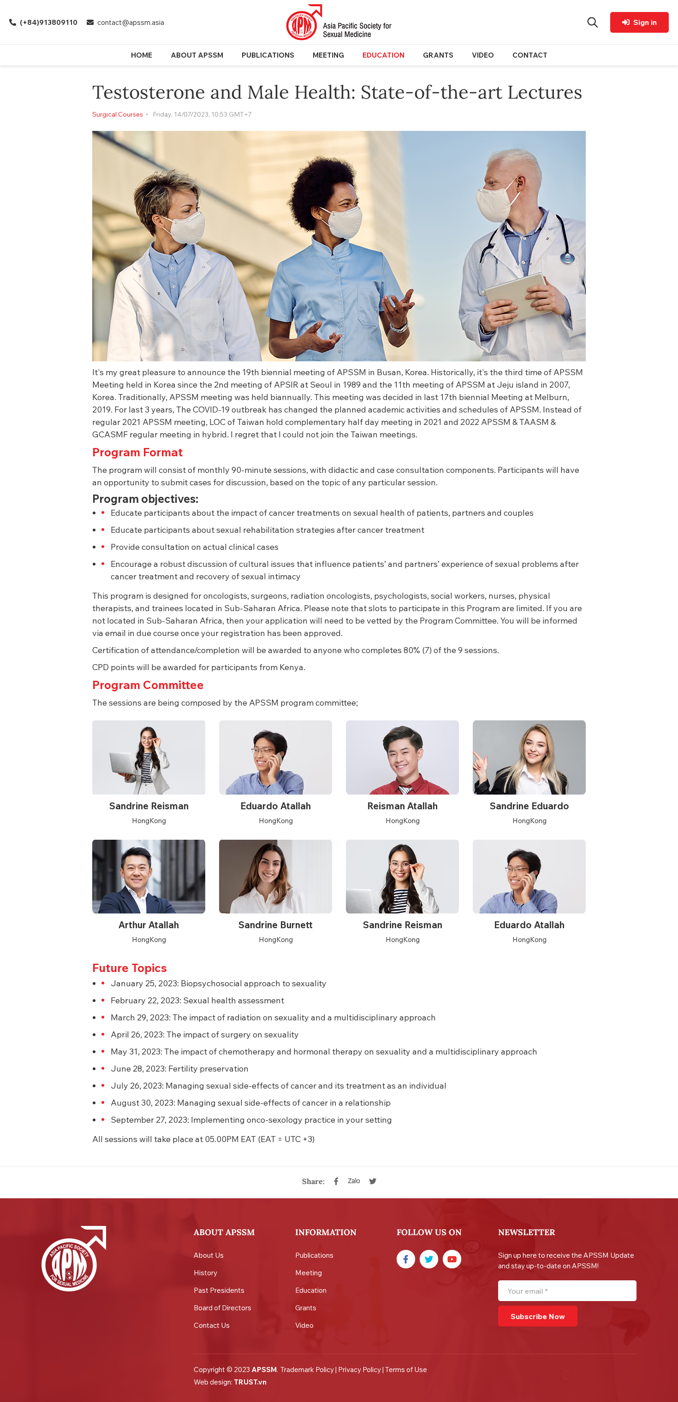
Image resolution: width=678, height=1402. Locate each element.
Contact (529, 55)
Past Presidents (219, 1290)
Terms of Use (406, 1369)
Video (483, 55)
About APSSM (197, 55)
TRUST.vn (250, 1382)
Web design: (214, 1382)
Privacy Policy (359, 1369)
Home (141, 55)
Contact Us (212, 1325)
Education (383, 55)
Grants (438, 55)
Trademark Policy (307, 1369)
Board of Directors (222, 1307)
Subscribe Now (538, 1316)
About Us (209, 1255)
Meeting (328, 55)
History (205, 1272)
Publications (268, 55)
